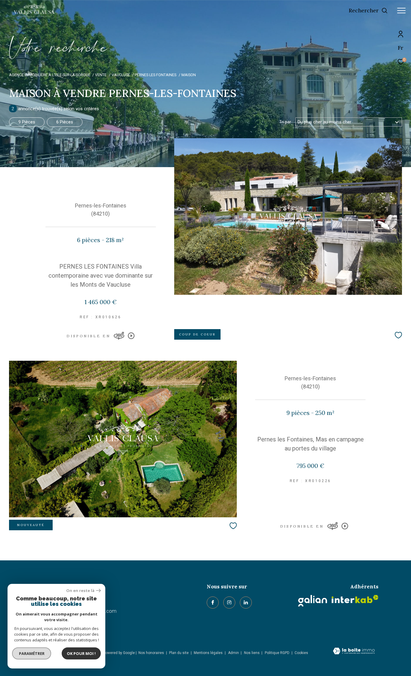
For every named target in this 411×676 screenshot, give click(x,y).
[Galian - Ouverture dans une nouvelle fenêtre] (312, 600)
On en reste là (80, 590)
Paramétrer (32, 653)
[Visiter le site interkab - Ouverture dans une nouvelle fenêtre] (355, 599)
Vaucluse (121, 75)
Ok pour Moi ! (81, 653)
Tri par (285, 122)
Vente (101, 75)
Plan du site (179, 653)
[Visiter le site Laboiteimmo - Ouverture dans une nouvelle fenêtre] (354, 652)
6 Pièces (64, 122)
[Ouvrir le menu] (401, 10)
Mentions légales (209, 653)
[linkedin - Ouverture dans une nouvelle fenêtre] (246, 603)
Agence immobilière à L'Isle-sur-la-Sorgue (49, 75)
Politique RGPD (277, 653)
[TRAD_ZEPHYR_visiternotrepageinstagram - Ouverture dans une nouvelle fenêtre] (229, 603)
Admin (234, 653)
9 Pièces (26, 122)
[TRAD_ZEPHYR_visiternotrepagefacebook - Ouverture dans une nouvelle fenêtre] (213, 603)
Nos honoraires (151, 653)
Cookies (301, 653)
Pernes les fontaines (155, 75)
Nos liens (252, 653)
